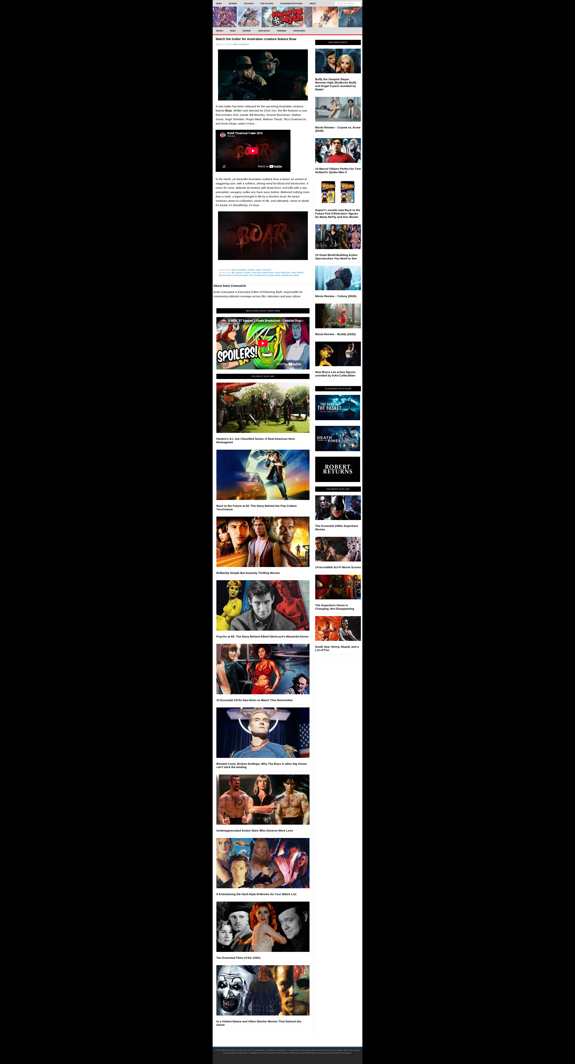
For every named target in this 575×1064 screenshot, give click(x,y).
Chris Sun (256, 273)
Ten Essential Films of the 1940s (238, 957)
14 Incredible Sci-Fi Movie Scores (338, 567)
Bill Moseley (238, 273)
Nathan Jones (241, 275)
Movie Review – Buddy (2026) (335, 334)
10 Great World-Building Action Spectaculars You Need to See (336, 256)
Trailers (266, 270)
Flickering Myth (287, 17)
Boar (247, 273)
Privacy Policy (310, 1053)
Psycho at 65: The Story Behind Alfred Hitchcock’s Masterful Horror (262, 636)
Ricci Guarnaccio (258, 275)
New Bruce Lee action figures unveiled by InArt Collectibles (335, 373)
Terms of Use (295, 1053)
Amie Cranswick (239, 270)
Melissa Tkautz (226, 275)
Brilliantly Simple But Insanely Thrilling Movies (248, 573)
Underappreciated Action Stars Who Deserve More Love (254, 830)
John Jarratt (297, 273)
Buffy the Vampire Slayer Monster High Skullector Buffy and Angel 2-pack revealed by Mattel (335, 84)
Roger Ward (274, 275)
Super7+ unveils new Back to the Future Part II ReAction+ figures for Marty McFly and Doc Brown (337, 214)
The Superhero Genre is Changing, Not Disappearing (334, 607)
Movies (251, 270)
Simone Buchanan (290, 275)
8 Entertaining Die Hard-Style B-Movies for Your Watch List (256, 894)
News (258, 270)
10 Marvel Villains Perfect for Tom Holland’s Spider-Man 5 (338, 170)
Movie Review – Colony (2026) (335, 296)
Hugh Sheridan (282, 273)
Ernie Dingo (268, 273)
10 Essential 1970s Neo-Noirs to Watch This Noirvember (254, 700)
